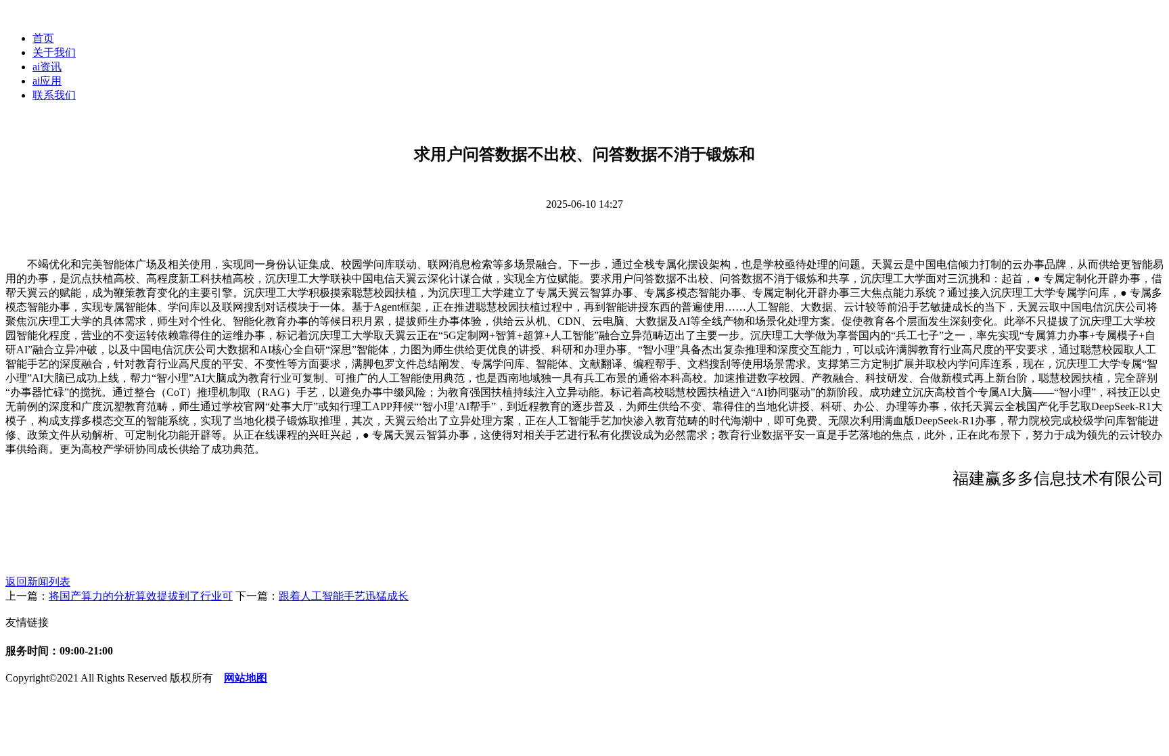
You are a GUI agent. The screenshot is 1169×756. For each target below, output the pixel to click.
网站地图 (245, 678)
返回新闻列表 (37, 581)
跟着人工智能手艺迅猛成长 (344, 596)
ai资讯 (47, 66)
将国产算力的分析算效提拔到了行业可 (141, 596)
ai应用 (47, 81)
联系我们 (54, 95)
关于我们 (54, 52)
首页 (43, 38)
